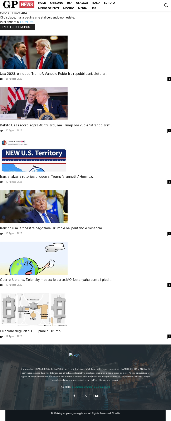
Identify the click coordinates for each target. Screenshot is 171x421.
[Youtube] (97, 396)
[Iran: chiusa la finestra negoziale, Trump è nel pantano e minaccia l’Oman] (85, 206)
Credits (116, 413)
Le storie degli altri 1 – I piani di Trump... (31, 331)
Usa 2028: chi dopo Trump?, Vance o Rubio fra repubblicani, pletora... (53, 74)
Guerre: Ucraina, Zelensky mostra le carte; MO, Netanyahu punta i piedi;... (56, 280)
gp (1, 78)
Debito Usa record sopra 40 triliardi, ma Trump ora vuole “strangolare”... (56, 125)
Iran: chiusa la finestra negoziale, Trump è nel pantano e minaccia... (52, 228)
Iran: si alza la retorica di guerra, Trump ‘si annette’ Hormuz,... (47, 176)
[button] (166, 5)
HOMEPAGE (28, 21)
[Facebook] (74, 396)
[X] (85, 396)
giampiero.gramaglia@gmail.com (91, 386)
